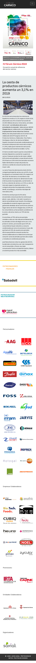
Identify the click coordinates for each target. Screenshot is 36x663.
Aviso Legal (16, 656)
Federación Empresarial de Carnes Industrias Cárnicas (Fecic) (17, 131)
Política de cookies (21, 658)
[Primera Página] (9, 2)
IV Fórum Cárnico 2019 (15, 64)
